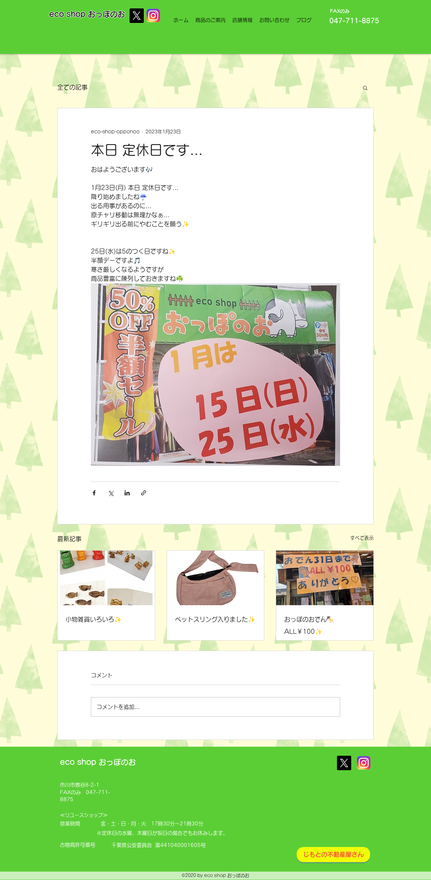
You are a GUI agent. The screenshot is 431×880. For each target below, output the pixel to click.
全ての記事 (72, 87)
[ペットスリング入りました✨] (215, 578)
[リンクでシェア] (143, 493)
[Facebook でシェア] (94, 493)
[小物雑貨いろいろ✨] (106, 578)
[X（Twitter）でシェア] (110, 493)
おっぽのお (106, 14)
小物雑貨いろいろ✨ (94, 619)
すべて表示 (362, 537)
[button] (365, 87)
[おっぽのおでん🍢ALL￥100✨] (324, 578)
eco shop (68, 14)
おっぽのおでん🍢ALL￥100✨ (309, 625)
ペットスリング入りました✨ (215, 619)
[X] (136, 15)
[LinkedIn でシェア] (127, 493)
